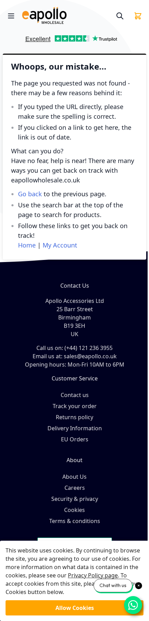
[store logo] (66, 16)
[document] (74, 581)
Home (27, 245)
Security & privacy (74, 499)
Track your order (75, 406)
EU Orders (74, 439)
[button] (11, 40)
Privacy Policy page (93, 575)
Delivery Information (74, 428)
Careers (74, 488)
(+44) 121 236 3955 (88, 348)
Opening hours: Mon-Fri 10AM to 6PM (74, 364)
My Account (60, 245)
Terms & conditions (74, 521)
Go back (30, 194)
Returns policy (74, 417)
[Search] (120, 16)
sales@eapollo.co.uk (90, 356)
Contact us (75, 395)
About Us (74, 476)
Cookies (74, 510)
